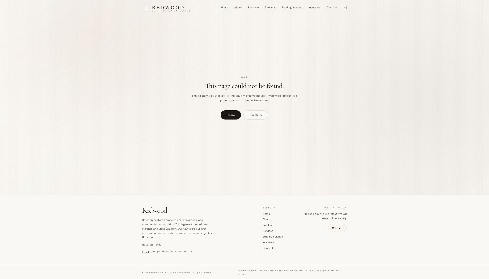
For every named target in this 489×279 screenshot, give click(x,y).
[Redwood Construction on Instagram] (345, 7)
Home (224, 7)
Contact (332, 7)
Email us (147, 252)
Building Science (292, 7)
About (238, 7)
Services (270, 7)
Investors (315, 7)
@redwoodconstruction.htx (174, 251)
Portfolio (253, 7)
